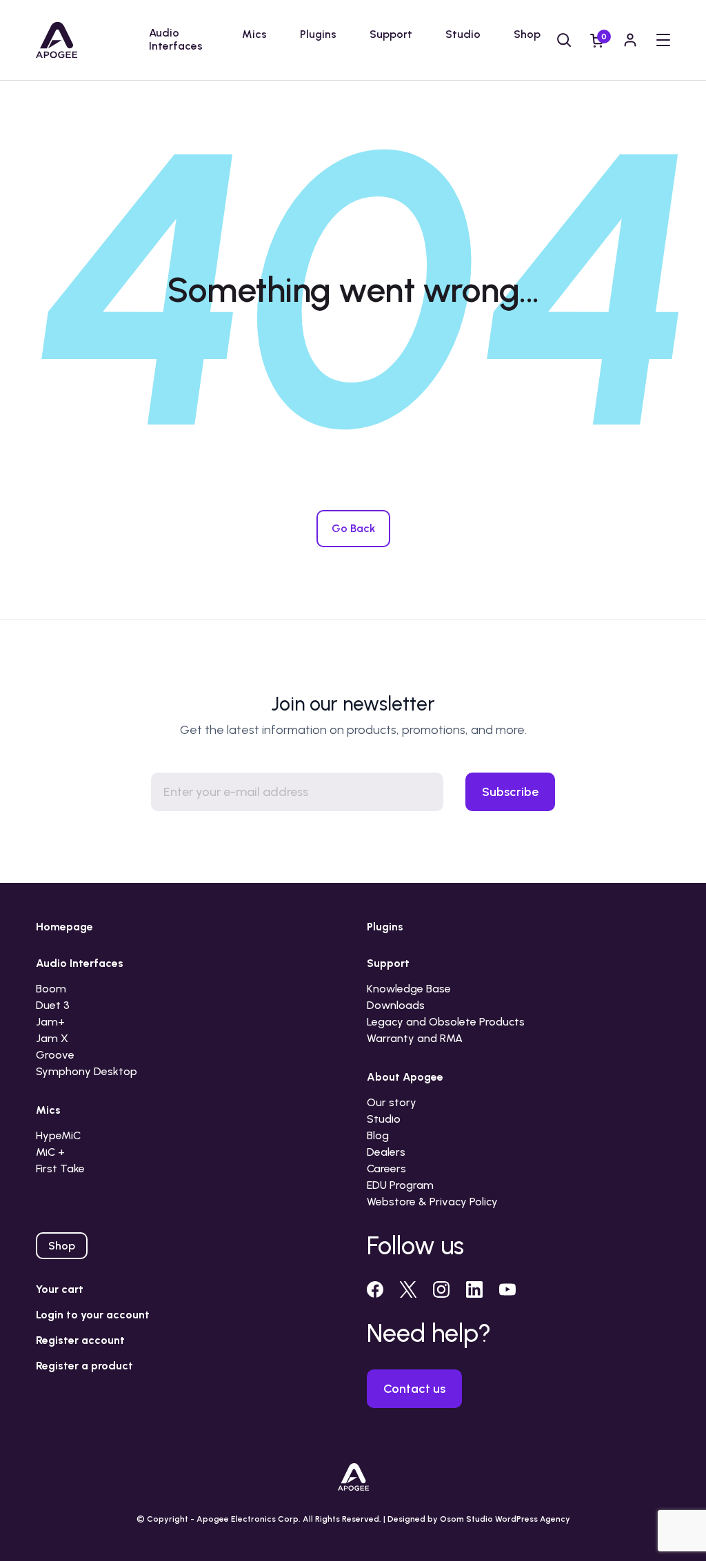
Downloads (396, 1005)
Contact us (414, 1388)
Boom (51, 988)
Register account (80, 1340)
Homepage (64, 926)
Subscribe (510, 791)
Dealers (386, 1152)
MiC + (50, 1152)
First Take (60, 1168)
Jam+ (50, 1021)
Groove (55, 1054)
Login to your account (93, 1314)
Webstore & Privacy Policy (432, 1201)
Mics (254, 34)
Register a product (84, 1365)
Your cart (59, 1289)
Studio (463, 34)
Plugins (318, 34)
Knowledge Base (409, 988)
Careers (386, 1168)
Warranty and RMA (415, 1038)
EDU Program (400, 1185)
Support (391, 34)
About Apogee (405, 1076)
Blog (378, 1135)
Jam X (52, 1038)
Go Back (353, 528)
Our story (391, 1102)
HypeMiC (58, 1135)
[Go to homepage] (56, 40)
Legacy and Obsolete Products (446, 1021)
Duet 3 (53, 1005)
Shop (527, 34)
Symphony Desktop (86, 1071)
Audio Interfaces (176, 39)
